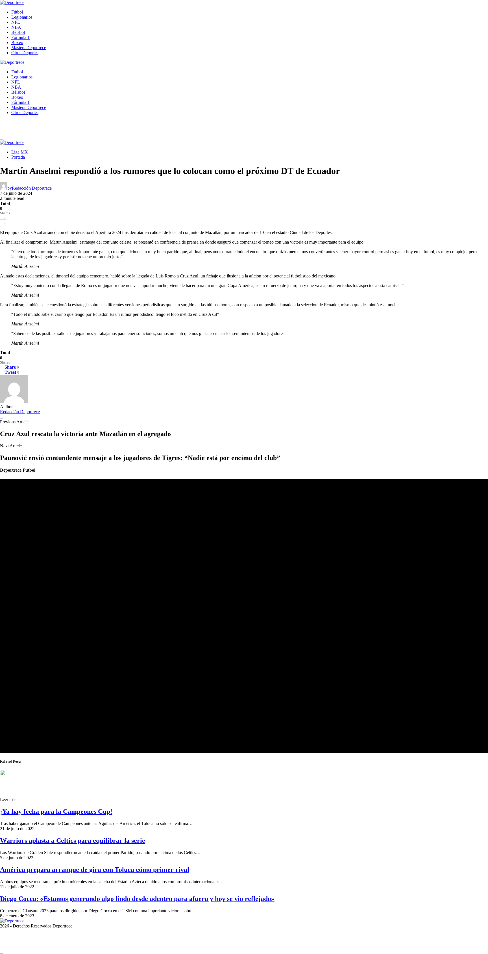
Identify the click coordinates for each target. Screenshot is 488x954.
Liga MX (19, 152)
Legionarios (21, 17)
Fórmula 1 (20, 37)
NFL (15, 22)
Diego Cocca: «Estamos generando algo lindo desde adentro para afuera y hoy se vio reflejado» (137, 898)
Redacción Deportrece (20, 411)
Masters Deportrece (28, 47)
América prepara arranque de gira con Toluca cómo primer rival (94, 869)
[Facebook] (1, 122)
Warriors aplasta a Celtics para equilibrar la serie (72, 840)
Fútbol (17, 12)
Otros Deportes (24, 52)
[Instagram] (1, 132)
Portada (18, 157)
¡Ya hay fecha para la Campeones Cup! (56, 811)
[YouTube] (1, 127)
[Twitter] (1, 137)
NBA (16, 27)
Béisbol (18, 32)
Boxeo (17, 42)
